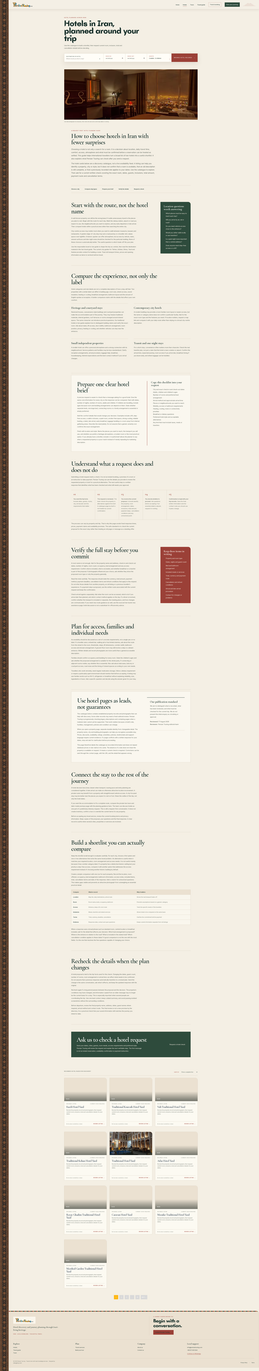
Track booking (215, 4)
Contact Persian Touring (163, 1332)
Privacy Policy (244, 1362)
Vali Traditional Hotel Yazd (171, 1107)
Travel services (80, 1347)
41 (137, 1297)
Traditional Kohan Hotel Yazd (81, 1161)
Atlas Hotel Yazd (165, 1161)
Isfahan (120, 249)
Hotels (185, 5)
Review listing (99, 1123)
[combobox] (83, 59)
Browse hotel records (184, 57)
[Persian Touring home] (23, 5)
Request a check (139, 189)
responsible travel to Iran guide (87, 247)
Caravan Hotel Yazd (122, 1214)
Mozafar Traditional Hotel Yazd (173, 1214)
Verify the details (124, 189)
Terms (253, 1362)
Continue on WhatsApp (194, 1353)
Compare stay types (91, 189)
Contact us (140, 1350)
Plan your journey (232, 4)
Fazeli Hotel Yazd (75, 1107)
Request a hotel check (177, 1044)
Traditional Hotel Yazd (123, 1161)
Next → (144, 1297)
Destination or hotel (73, 56)
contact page (93, 753)
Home (177, 5)
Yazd (130, 249)
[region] (131, 907)
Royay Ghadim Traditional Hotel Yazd (83, 1216)
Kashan (73, 252)
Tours (192, 5)
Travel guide (201, 5)
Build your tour (79, 1350)
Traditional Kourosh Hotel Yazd (128, 1107)
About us (140, 1347)
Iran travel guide (86, 249)
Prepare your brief (107, 189)
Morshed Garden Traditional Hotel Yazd (84, 1270)
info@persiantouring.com (194, 1347)
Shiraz (125, 249)
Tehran (114, 249)
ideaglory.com (17, 1363)
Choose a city (75, 189)
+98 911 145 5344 (192, 1350)
